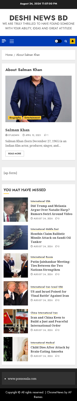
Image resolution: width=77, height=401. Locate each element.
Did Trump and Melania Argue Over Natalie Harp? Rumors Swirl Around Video (51, 210)
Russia (49, 257)
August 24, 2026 (43, 218)
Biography (15, 117)
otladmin (13, 135)
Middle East (52, 229)
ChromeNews (55, 392)
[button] (12, 41)
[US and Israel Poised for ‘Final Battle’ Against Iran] (16, 293)
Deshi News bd (38, 18)
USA (48, 201)
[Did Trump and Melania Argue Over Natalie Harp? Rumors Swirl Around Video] (16, 209)
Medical (50, 342)
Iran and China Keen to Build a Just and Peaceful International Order (49, 321)
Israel (54, 286)
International (38, 201)
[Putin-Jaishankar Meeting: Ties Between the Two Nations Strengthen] (16, 265)
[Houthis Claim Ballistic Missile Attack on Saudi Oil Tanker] (16, 237)
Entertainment (32, 117)
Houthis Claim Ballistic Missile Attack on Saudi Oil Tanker (51, 238)
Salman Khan (17, 130)
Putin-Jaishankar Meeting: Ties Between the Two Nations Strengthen (50, 266)
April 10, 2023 (33, 135)
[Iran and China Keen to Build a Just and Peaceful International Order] (16, 321)
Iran (48, 286)
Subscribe (72, 41)
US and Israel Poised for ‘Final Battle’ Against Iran (50, 293)
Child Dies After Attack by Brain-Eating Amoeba (50, 349)
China (34, 312)
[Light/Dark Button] (58, 41)
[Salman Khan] (38, 99)
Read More (14, 153)
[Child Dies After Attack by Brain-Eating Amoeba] (16, 349)
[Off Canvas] (4, 40)
